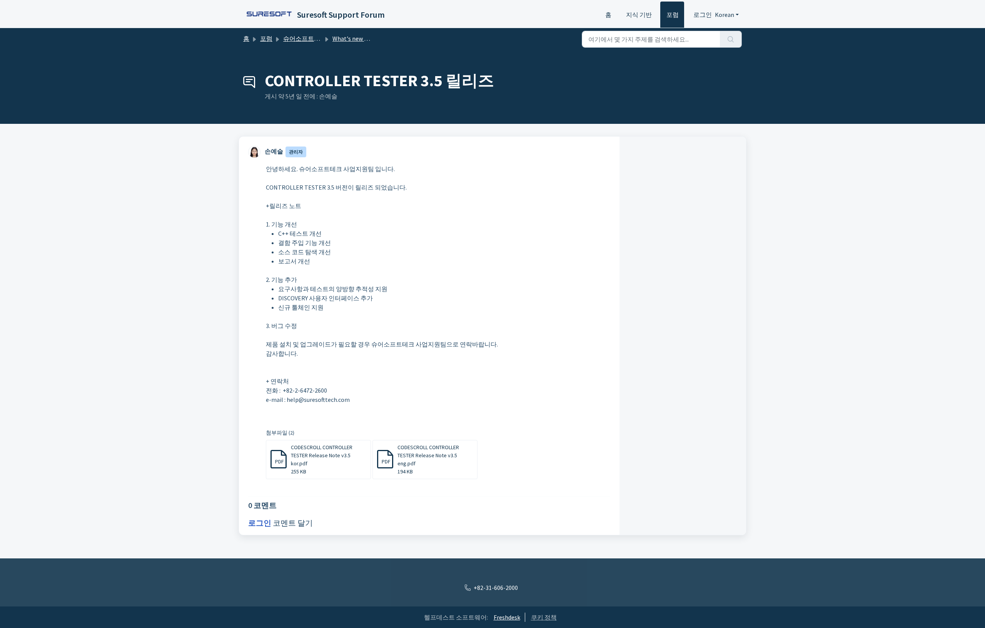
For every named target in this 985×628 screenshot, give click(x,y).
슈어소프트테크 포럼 (311, 38)
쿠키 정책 (544, 617)
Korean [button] (724, 14)
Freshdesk (507, 617)
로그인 (702, 14)
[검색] (731, 39)
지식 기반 (639, 14)
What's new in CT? (356, 38)
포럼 (672, 14)
